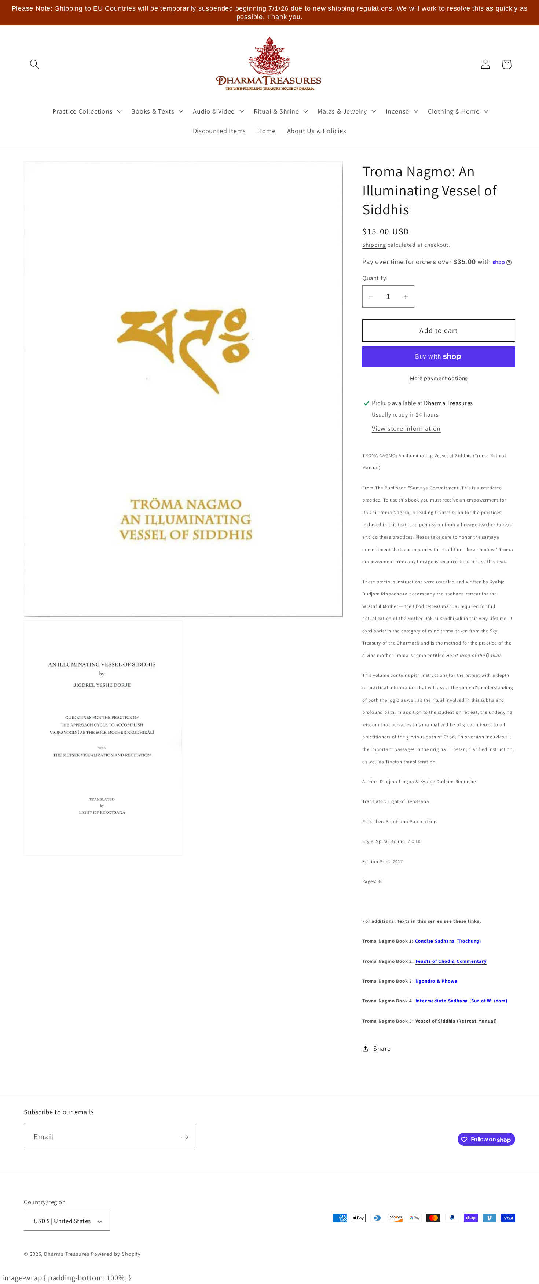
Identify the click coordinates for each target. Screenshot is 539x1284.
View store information (406, 428)
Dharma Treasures (66, 1253)
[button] (34, 64)
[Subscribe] (184, 1137)
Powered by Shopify (116, 1253)
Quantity (374, 278)
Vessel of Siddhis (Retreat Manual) (456, 1021)
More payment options (438, 378)
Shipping (374, 244)
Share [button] (382, 1048)
